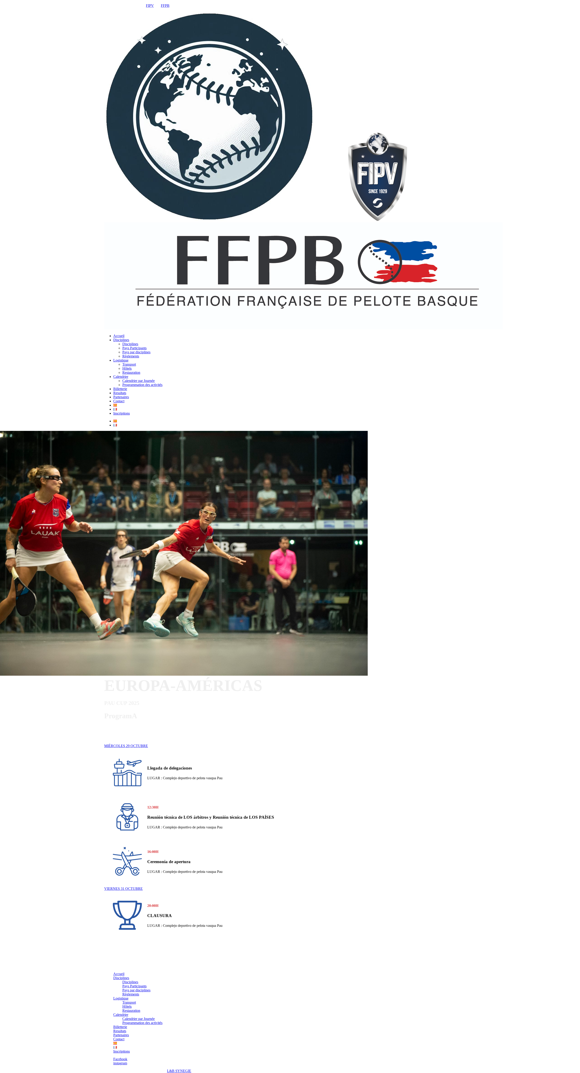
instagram (120, 1063)
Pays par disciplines (136, 352)
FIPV (150, 5)
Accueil (118, 336)
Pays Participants (134, 348)
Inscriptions (121, 413)
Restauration (131, 372)
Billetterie (120, 389)
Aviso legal (112, 1071)
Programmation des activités (142, 385)
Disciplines (121, 340)
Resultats (119, 393)
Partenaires (121, 397)
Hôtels (127, 368)
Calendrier (120, 377)
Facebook (120, 1059)
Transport (129, 364)
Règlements (130, 356)
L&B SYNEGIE (179, 1071)
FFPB (165, 5)
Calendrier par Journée (138, 381)
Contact (118, 401)
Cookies (131, 1071)
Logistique (120, 360)
